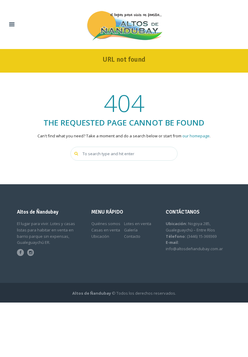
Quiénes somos (105, 223)
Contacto (132, 236)
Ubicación (100, 236)
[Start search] (77, 154)
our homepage (196, 136)
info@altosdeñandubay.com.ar (194, 248)
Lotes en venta (137, 223)
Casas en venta (105, 230)
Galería (131, 230)
